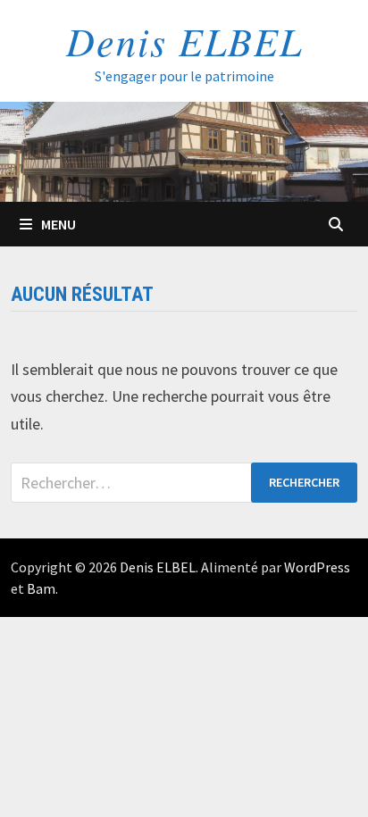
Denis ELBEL (184, 40)
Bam (41, 588)
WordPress (317, 567)
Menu (58, 224)
